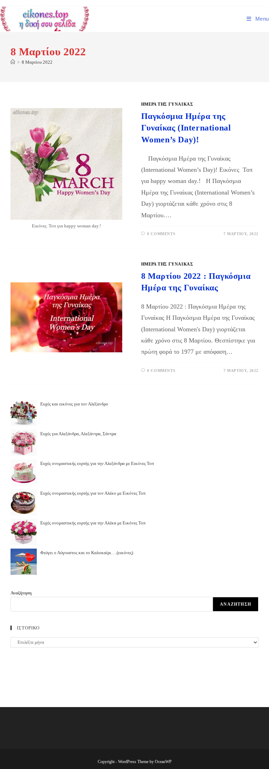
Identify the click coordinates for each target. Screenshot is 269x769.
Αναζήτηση (21, 592)
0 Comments (161, 234)
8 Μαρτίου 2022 (37, 62)
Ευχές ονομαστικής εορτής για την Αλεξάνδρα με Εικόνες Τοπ (97, 463)
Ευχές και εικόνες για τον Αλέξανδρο (74, 404)
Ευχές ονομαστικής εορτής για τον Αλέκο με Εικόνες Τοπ (93, 493)
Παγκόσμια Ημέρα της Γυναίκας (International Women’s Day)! (186, 128)
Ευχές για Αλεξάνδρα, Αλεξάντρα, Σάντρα (78, 433)
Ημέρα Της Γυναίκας (167, 104)
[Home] (13, 62)
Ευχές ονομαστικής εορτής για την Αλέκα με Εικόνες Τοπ (93, 522)
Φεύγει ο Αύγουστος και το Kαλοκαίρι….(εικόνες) (86, 552)
